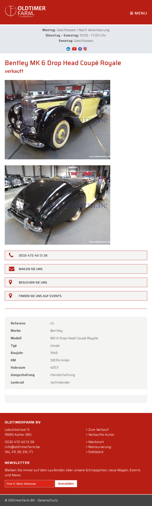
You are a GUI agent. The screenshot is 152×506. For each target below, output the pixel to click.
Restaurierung (99, 446)
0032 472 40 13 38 (19, 441)
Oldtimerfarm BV (21, 500)
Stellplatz (96, 451)
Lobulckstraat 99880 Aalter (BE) (18, 432)
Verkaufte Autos (101, 434)
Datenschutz (48, 500)
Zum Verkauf (98, 429)
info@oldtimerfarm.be (22, 446)
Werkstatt (96, 441)
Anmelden (66, 483)
